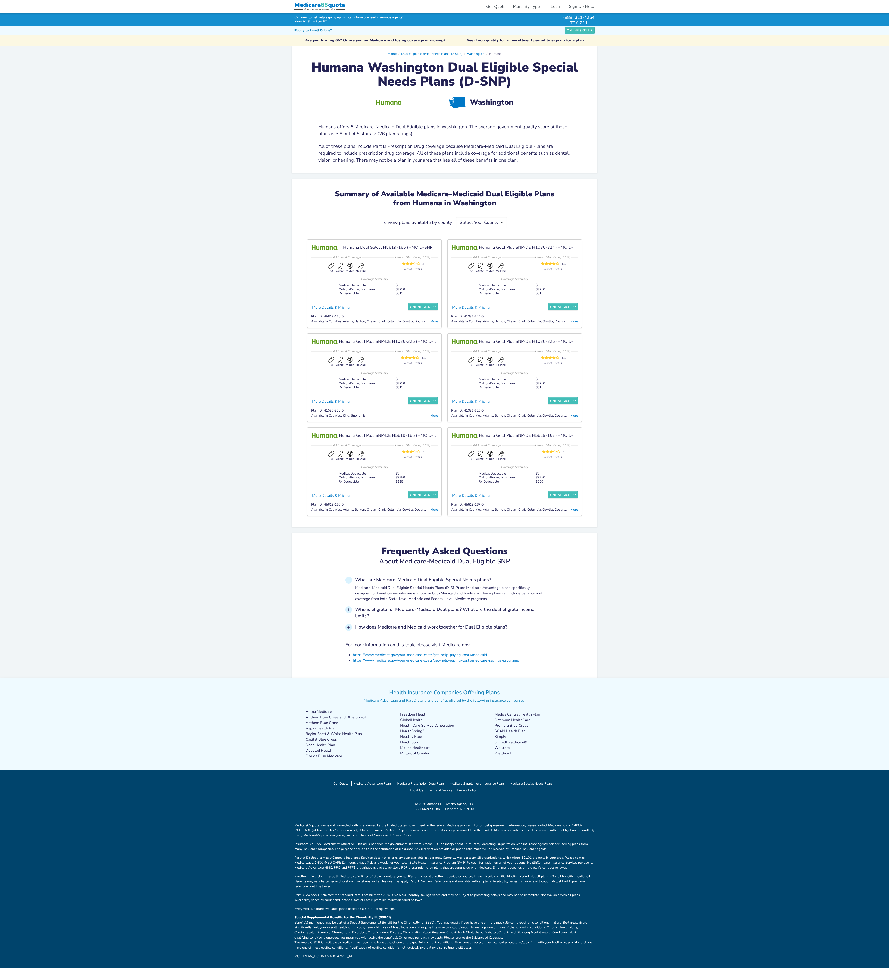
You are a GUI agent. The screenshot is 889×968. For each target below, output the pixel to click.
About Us (416, 790)
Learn (556, 6)
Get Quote (496, 6)
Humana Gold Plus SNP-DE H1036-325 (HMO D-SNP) (391, 341)
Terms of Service (440, 790)
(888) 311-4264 (579, 17)
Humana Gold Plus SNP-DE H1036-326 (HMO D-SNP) (531, 341)
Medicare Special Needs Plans (531, 783)
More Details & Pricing (331, 307)
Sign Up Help (581, 6)
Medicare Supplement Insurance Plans (477, 783)
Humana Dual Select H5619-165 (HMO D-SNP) (388, 247)
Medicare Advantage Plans (373, 783)
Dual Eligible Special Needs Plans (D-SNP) (431, 53)
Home (392, 53)
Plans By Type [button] (526, 6)
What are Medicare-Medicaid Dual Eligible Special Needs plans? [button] (423, 580)
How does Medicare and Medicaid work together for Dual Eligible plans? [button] (431, 627)
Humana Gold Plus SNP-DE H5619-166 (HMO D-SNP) (391, 435)
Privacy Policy (467, 790)
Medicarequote (319, 5)
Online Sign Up (579, 30)
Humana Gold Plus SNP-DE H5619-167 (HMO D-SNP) (531, 435)
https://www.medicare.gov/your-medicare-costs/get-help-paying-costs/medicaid (420, 654)
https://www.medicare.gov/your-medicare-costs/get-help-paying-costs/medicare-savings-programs (436, 660)
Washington (476, 53)
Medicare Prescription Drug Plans (421, 783)
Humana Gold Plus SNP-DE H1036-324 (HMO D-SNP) (531, 247)
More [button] (434, 321)
